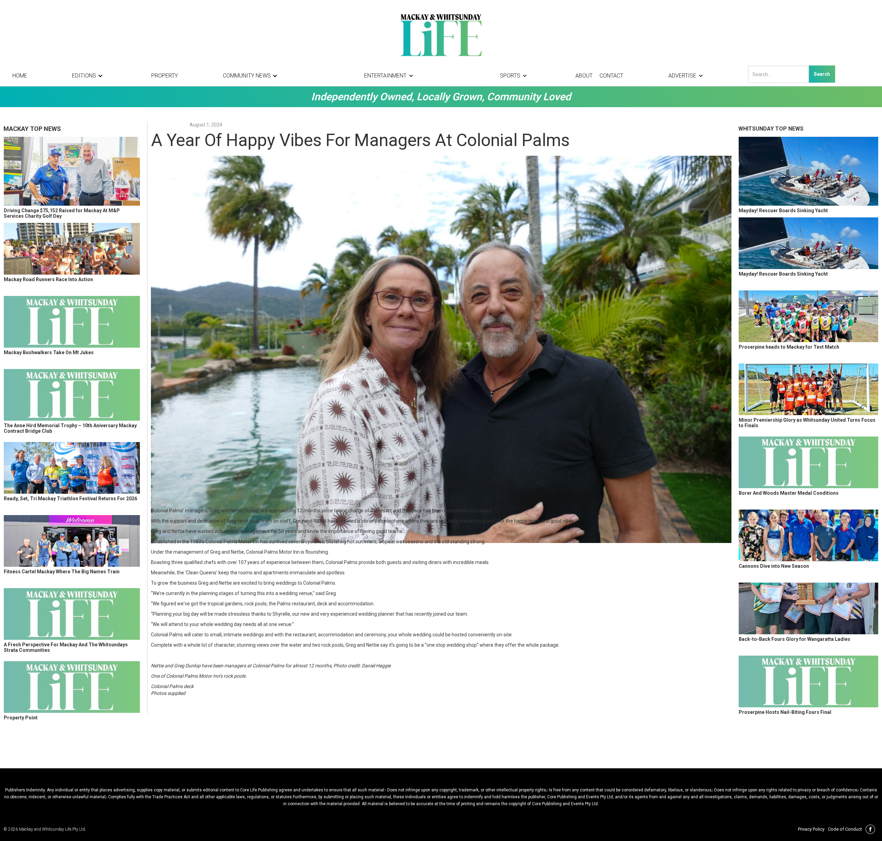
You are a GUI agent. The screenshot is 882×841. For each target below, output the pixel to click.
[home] (441, 34)
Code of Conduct (845, 829)
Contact (611, 75)
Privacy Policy (811, 829)
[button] (89, 75)
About (584, 75)
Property (164, 75)
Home (19, 75)
